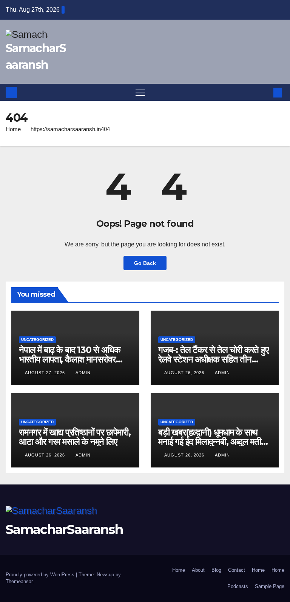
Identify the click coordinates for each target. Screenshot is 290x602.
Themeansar (19, 581)
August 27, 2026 (45, 372)
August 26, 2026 (185, 372)
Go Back (145, 263)
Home (13, 129)
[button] (265, 92)
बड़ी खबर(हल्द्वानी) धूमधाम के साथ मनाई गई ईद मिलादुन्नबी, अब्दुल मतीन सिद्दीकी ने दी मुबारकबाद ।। (212, 442)
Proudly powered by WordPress (41, 574)
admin (83, 372)
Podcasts (237, 586)
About (198, 570)
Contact (236, 570)
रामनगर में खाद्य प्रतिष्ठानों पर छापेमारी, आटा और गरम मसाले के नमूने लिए (75, 437)
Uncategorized (37, 339)
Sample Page (269, 586)
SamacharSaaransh (64, 529)
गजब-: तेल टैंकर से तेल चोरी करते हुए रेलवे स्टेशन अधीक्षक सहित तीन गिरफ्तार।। (213, 359)
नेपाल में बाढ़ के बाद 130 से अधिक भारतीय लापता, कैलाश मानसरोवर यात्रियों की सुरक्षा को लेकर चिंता (69, 359)
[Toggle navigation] (140, 92)
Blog (216, 570)
